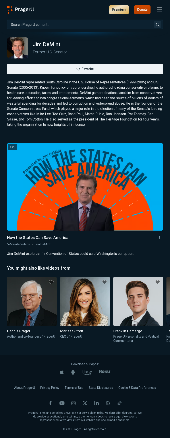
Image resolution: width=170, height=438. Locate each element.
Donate (142, 9)
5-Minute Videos (18, 244)
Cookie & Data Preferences (137, 387)
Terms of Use (74, 387)
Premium (119, 9)
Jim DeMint (42, 244)
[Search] (157, 24)
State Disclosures (101, 387)
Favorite (88, 69)
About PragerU (24, 387)
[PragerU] (20, 10)
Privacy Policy (49, 387)
